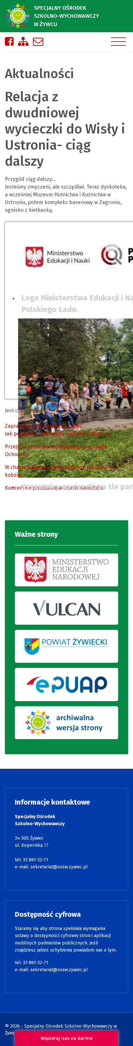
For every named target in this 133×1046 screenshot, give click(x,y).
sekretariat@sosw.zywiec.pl (59, 867)
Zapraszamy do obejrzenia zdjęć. (44, 426)
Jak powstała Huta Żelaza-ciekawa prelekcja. (57, 434)
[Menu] (118, 41)
